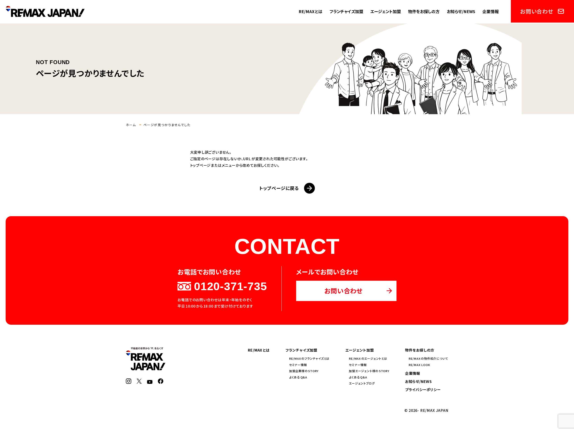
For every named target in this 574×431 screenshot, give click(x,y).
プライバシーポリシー (423, 389)
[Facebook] (160, 381)
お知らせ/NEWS (461, 11)
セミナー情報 (298, 365)
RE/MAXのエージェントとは (368, 358)
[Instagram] (128, 381)
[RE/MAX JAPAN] (145, 367)
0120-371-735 (230, 286)
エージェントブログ (362, 383)
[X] (139, 381)
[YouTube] (149, 381)
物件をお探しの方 (424, 11)
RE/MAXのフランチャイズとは (309, 358)
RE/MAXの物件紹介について (428, 358)
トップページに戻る (279, 188)
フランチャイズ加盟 (346, 11)
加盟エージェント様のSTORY (369, 371)
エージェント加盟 (385, 11)
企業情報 (490, 11)
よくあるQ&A (298, 377)
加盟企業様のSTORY (303, 371)
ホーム (131, 125)
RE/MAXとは (310, 11)
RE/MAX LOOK (419, 365)
